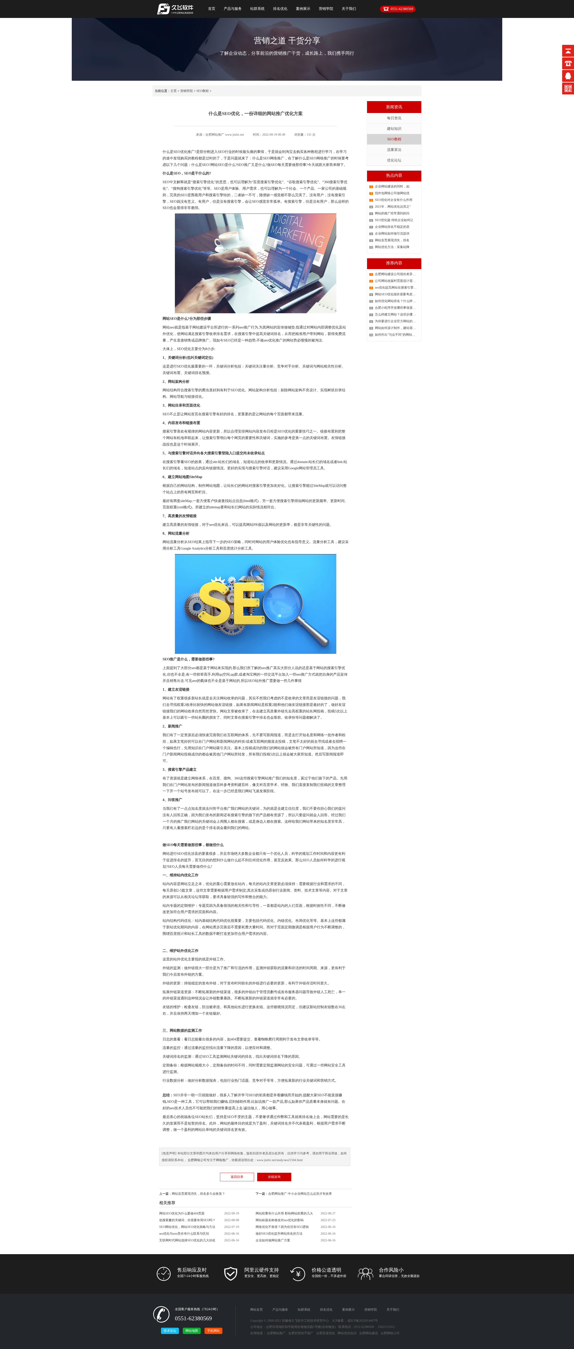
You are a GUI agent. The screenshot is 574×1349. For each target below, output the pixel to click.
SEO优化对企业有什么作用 (393, 200)
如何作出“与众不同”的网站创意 (396, 334)
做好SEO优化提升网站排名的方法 (279, 1233)
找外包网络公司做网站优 (392, 193)
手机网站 (213, 1330)
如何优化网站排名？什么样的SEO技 (400, 301)
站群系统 (257, 9)
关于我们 (349, 9)
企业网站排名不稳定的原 (392, 226)
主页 (173, 91)
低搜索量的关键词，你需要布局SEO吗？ (187, 1220)
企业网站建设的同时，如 (392, 186)
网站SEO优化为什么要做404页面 (181, 1213)
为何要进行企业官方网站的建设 (397, 321)
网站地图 (191, 1330)
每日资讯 (394, 118)
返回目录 (237, 1177)
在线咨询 (274, 1177)
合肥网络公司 (197, 1160)
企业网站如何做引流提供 (392, 233)
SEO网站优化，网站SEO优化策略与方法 (187, 1227)
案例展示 (303, 9)
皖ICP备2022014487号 (363, 1320)
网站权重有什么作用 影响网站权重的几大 (284, 1213)
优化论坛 (394, 160)
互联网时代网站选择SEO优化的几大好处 (187, 1240)
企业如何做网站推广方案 (273, 1240)
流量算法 (394, 150)
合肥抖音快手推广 (300, 1333)
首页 (211, 9)
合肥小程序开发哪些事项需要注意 (398, 307)
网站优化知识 (347, 1333)
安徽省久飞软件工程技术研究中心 (305, 1320)
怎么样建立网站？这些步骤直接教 (398, 314)
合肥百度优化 (325, 1333)
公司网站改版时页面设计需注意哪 (398, 281)
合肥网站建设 (368, 1333)
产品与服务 (233, 9)
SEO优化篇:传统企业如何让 (394, 220)
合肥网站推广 (276, 1333)
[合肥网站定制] (175, 15)
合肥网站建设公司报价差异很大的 (398, 274)
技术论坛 (170, 1330)
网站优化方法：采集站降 (392, 247)
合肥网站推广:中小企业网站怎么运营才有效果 (300, 1193)
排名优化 (280, 9)
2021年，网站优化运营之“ (393, 206)
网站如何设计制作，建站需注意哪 (398, 328)
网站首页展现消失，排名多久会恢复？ (198, 1193)
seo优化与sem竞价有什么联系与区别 (184, 1233)
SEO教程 (202, 91)
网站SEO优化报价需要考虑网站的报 (400, 294)
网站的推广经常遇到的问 (392, 213)
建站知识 (394, 129)
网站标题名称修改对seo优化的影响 (280, 1220)
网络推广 (222, 1160)
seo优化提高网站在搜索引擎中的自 (399, 287)
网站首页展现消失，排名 (392, 240)
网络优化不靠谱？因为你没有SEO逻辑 (282, 1227)
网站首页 (256, 1309)
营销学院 (326, 9)
